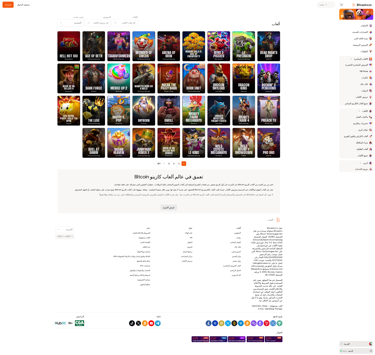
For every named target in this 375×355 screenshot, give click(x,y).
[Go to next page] (153, 163)
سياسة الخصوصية (143, 280)
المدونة (189, 247)
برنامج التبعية (187, 252)
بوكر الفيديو (236, 256)
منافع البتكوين (145, 284)
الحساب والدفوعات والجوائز (140, 270)
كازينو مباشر (236, 252)
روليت (238, 237)
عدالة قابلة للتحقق (143, 261)
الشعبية (77, 22)
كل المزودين (236, 275)
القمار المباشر (235, 242)
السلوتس (237, 233)
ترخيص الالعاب (186, 261)
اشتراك (8, 4)
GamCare (256, 306)
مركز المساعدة (186, 256)
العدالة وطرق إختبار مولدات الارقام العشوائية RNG (131, 256)
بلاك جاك (237, 247)
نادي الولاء (188, 233)
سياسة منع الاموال (143, 252)
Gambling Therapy (273, 308)
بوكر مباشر (237, 261)
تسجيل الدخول (23, 4)
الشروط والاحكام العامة (141, 233)
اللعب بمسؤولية (144, 237)
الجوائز (189, 242)
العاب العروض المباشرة (232, 266)
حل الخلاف (146, 247)
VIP (191, 237)
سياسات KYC (145, 266)
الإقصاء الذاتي (145, 242)
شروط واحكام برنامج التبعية (140, 275)
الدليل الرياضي (235, 270)
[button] (70, 22)
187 (159, 163)
